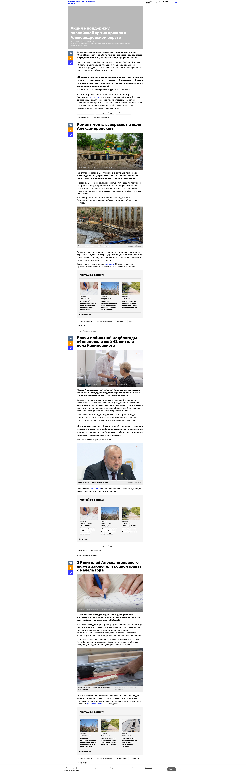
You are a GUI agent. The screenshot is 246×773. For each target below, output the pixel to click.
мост (130, 321)
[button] (110, 151)
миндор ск (82, 326)
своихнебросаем (84, 117)
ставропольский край (85, 113)
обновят (110, 264)
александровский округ (105, 113)
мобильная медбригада (124, 546)
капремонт (120, 321)
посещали (96, 489)
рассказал (94, 97)
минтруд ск (135, 758)
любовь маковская (123, 113)
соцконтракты (122, 758)
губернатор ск (96, 550)
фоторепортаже (94, 704)
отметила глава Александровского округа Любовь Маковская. (105, 90)
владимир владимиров (101, 117)
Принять (172, 769)
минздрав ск (83, 550)
